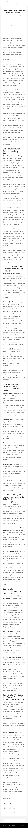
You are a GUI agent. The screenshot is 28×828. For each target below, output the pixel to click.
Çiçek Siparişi (6, 798)
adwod (13, 29)
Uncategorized (11, 15)
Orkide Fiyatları (7, 803)
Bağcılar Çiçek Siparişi (9, 808)
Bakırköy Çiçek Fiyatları (9, 813)
